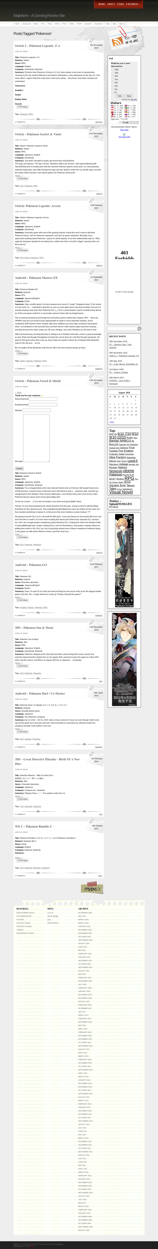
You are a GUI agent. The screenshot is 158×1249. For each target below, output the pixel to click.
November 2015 (85, 1039)
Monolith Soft (134, 464)
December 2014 (85, 1063)
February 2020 (84, 988)
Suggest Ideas (23, 923)
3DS (17, 24)
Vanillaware (127, 489)
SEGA (127, 482)
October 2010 (84, 1189)
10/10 (121, 437)
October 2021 (84, 964)
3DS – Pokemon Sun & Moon (34, 627)
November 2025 (85, 913)
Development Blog (25, 913)
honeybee (129, 454)
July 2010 (82, 1199)
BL (133, 441)
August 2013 (83, 1097)
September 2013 (85, 1094)
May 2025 (82, 916)
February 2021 (84, 978)
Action (27, 258)
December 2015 (85, 1036)
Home (102, 4)
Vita (108, 24)
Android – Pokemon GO (31, 565)
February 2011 (84, 1176)
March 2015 (83, 1056)
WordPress (52, 923)
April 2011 (82, 1169)
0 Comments (20, 122)
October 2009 (84, 1223)
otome (128, 470)
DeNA (22, 361)
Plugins (20, 919)
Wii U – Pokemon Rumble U (33, 826)
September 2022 (85, 940)
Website (18, 410)
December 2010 (85, 1182)
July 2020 (82, 984)
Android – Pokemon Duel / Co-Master (40, 693)
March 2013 (83, 1100)
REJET (112, 479)
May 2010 (82, 1203)
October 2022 (84, 937)
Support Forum (24, 926)
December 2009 (85, 1216)
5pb (115, 434)
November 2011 (85, 1145)
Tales (112, 488)
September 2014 (85, 1070)
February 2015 (84, 1059)
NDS (36, 24)
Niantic (31, 607)
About (111, 4)
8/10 (22, 868)
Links (120, 4)
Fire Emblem (126, 450)
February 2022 (84, 954)
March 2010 (83, 1206)
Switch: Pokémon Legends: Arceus (38, 206)
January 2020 (84, 991)
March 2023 (83, 923)
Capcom (122, 444)
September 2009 (85, 1227)
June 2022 (82, 947)
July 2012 (82, 1128)
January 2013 (84, 1107)
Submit (19, 468)
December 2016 (85, 1022)
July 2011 (82, 1158)
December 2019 (85, 995)
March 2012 (83, 1138)
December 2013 (85, 1083)
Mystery (113, 467)
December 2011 (85, 1141)
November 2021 (85, 960)
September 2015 (85, 1046)
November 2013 (85, 1087)
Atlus (135, 438)
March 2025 (83, 919)
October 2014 (84, 1066)
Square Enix (117, 485)
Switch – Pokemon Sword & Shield (38, 381)
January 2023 (84, 926)
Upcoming (132, 4)
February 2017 (84, 1018)
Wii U (122, 24)
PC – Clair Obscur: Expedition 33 (123, 364)
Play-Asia (124, 130)
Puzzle (126, 475)
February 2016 (84, 1032)
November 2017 (85, 1008)
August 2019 (83, 1001)
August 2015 (83, 1049)
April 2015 (82, 1053)
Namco (122, 467)
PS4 (64, 24)
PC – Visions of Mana (118, 372)
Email (21, 405)
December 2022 (85, 930)
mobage (29, 361)
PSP (79, 24)
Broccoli (113, 444)
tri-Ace (119, 489)
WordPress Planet (25, 933)
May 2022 (82, 950)
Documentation (24, 916)
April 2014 (82, 1073)
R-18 (132, 475)
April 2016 (82, 1029)
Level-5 (133, 460)
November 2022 (85, 933)
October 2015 (84, 1042)
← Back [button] (18, 393)
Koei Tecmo (122, 461)
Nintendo (28, 545)
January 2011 (84, 1179)
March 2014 (83, 1077)
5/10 (22, 186)
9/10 (22, 673)
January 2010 (84, 1213)
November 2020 (85, 981)
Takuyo (130, 485)
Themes (20, 930)
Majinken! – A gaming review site (39, 15)
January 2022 (84, 957)
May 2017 (82, 1012)
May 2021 (82, 974)
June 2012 (82, 1131)
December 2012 (85, 1111)
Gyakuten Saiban (117, 454)
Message (19, 461)
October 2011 (84, 1148)
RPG (31, 114)
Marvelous (113, 464)
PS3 (57, 24)
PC (43, 24)
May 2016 (82, 1025)
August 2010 (83, 1196)
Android (27, 24)
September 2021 (85, 967)
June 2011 (82, 1162)
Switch (88, 24)
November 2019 (85, 998)
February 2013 (84, 1104)
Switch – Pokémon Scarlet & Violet (38, 134)
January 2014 (84, 1080)
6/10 (22, 258)
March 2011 (83, 1172)
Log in (50, 913)
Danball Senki (114, 448)
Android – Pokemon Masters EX (36, 277)
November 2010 (85, 1186)
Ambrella (28, 868)
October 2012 (84, 1117)
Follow (25, 107)
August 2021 (83, 971)
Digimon (124, 447)
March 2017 (83, 1015)
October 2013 (84, 1090)
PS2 (50, 24)
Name (21, 399)
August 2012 (83, 1124)
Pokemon (24, 114)
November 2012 (85, 1114)
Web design (17, 1246)
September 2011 (85, 1152)
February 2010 (84, 1210)
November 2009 (85, 1220)
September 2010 (85, 1193)
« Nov (111, 422)
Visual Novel (121, 492)
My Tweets (113, 507)
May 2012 (82, 1135)
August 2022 (83, 943)
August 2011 (83, 1155)
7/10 (22, 806)
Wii (114, 24)
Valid (52, 916)
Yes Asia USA (124, 137)
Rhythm (120, 479)
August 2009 (83, 1230)
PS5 (72, 24)
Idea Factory (117, 457)
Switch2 (98, 24)
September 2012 (85, 1121)
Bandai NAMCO (120, 440)
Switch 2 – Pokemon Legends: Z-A (37, 45)
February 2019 (84, 1005)
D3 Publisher (132, 444)
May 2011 (82, 1165)
